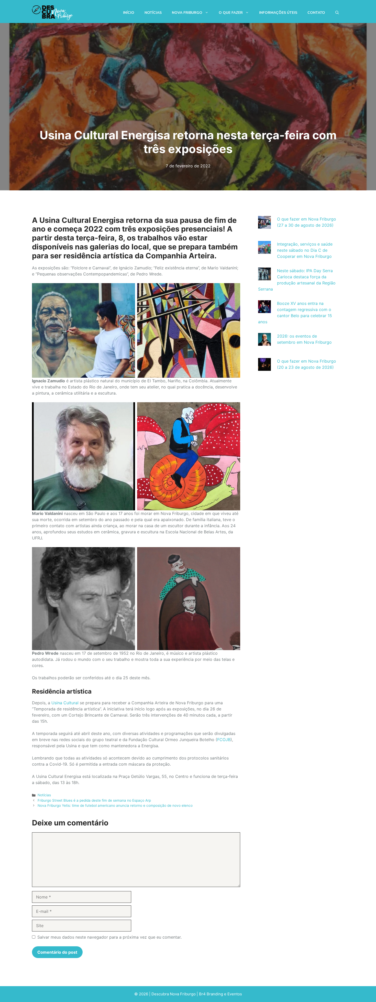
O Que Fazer (231, 12)
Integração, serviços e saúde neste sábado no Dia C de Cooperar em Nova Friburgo (305, 250)
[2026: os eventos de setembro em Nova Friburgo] (264, 342)
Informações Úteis (278, 12)
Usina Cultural (65, 702)
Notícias (153, 12)
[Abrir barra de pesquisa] (337, 12)
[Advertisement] (297, 425)
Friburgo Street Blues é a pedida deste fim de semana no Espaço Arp (94, 800)
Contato (316, 12)
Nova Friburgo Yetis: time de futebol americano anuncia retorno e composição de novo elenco (115, 805)
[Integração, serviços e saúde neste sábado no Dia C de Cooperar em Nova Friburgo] (264, 250)
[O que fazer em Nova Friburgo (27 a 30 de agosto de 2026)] (264, 225)
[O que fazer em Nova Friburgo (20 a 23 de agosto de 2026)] (264, 367)
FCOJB (223, 739)
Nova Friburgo (187, 12)
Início (128, 12)
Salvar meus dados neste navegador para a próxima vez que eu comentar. (109, 937)
